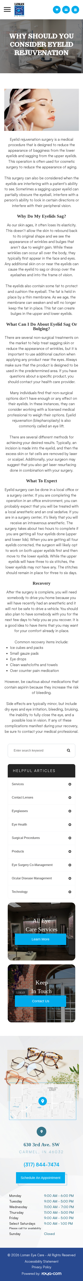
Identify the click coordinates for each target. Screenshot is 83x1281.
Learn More (40, 939)
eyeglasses (20, 811)
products (18, 851)
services (18, 784)
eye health (19, 824)
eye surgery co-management (32, 865)
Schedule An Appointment (40, 1178)
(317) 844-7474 (41, 1165)
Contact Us (40, 1001)
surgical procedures (26, 838)
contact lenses (22, 797)
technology (20, 891)
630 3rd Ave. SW (41, 1148)
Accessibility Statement (41, 1261)
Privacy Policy (41, 1267)
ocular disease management (32, 878)
